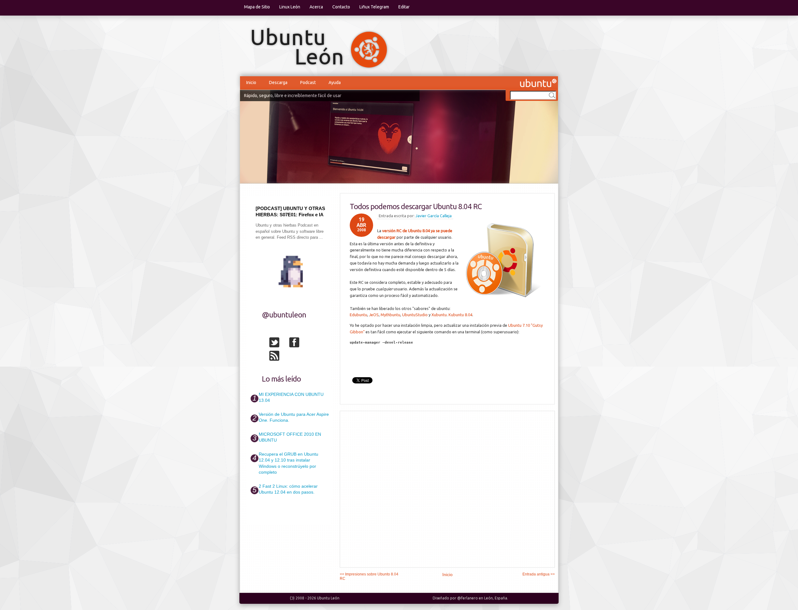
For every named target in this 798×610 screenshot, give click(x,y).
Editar (404, 6)
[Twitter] (278, 343)
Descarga (278, 82)
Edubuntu (358, 314)
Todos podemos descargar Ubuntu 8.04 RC (416, 206)
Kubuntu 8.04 (460, 314)
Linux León (289, 6)
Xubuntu (439, 314)
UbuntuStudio (415, 314)
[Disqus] (447, 489)
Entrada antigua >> (538, 574)
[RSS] (278, 357)
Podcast (308, 82)
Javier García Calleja (434, 216)
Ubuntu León (328, 598)
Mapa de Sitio (257, 6)
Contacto (341, 6)
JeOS (374, 314)
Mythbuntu (390, 314)
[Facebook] (298, 343)
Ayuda (335, 82)
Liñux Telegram (374, 6)
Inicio (251, 82)
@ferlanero (467, 598)
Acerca (316, 6)
